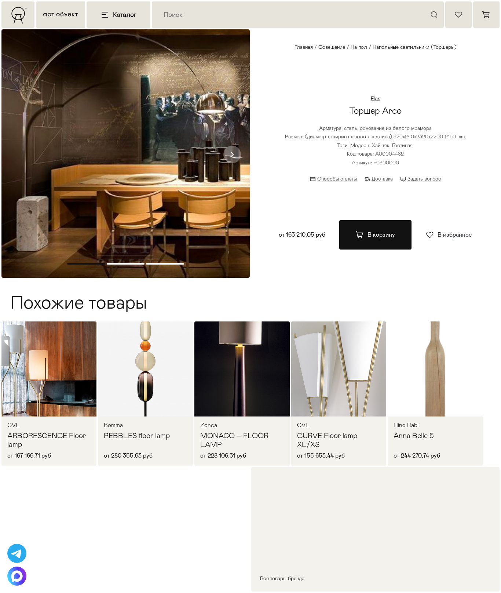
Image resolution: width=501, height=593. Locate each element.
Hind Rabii (407, 425)
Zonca (208, 425)
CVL (13, 425)
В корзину (381, 235)
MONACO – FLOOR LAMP (234, 440)
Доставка (382, 178)
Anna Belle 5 (414, 435)
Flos (375, 98)
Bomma (113, 425)
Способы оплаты (337, 178)
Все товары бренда (282, 578)
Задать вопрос (424, 178)
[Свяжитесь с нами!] (16, 553)
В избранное (455, 235)
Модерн (359, 145)
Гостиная (402, 145)
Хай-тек (380, 145)
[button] (232, 154)
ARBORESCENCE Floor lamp (46, 440)
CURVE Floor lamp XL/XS (327, 440)
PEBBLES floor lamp (137, 435)
